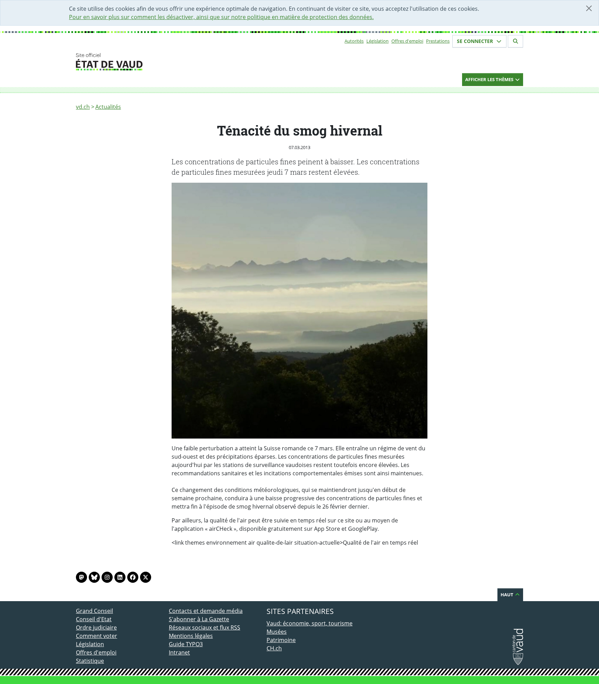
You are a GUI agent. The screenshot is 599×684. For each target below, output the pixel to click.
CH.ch (274, 648)
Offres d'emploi (407, 41)
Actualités (108, 107)
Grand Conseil (94, 611)
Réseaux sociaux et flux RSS (204, 627)
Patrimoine (281, 640)
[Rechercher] (515, 41)
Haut (507, 594)
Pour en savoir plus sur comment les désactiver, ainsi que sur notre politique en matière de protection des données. (221, 17)
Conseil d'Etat (94, 619)
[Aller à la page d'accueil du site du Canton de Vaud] (166, 61)
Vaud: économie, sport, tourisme (310, 623)
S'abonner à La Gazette (199, 619)
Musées (277, 631)
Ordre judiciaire (96, 627)
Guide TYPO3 (186, 644)
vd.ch (83, 107)
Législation (377, 41)
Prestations (438, 41)
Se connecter (475, 41)
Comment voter (96, 636)
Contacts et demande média (206, 611)
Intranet (179, 652)
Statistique (90, 661)
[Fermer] (589, 8)
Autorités (354, 41)
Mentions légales (191, 636)
